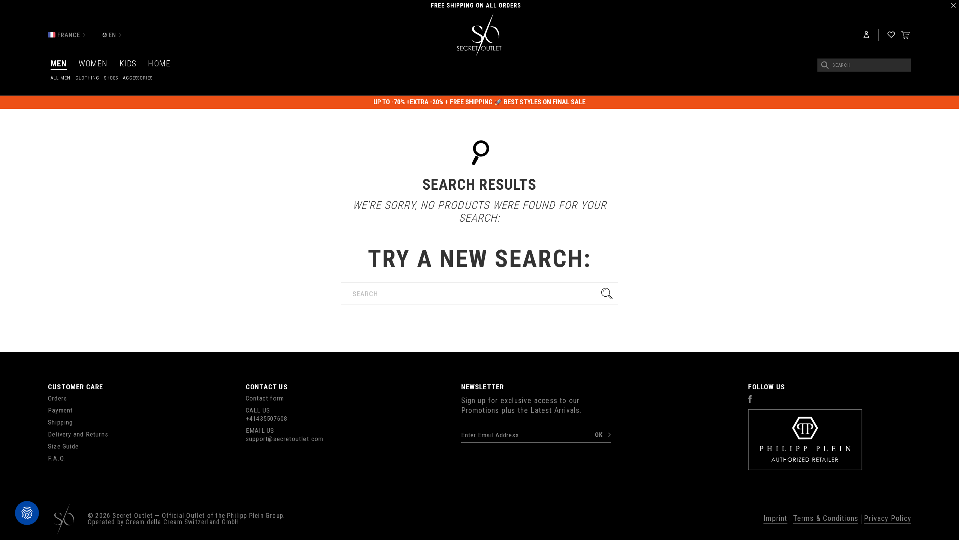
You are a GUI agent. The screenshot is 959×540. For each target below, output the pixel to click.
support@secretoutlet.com (285, 438)
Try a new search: (479, 259)
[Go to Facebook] (750, 400)
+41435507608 (266, 418)
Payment (60, 410)
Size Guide (63, 446)
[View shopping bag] (905, 34)
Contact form (265, 398)
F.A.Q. (57, 458)
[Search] (824, 65)
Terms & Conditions (826, 518)
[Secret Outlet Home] (479, 34)
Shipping (60, 422)
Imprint (775, 518)
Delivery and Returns (78, 434)
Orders (57, 398)
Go (608, 293)
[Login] (866, 35)
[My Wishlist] (891, 35)
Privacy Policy (887, 518)
